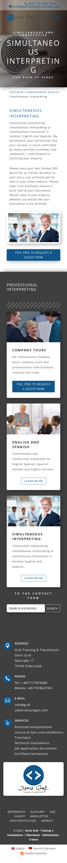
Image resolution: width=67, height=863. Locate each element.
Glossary (37, 811)
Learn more (33, 481)
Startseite (16, 92)
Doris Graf (31, 830)
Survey (20, 816)
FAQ (52, 811)
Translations (15, 835)
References (16, 811)
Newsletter (39, 816)
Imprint (47, 820)
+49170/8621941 (40, 688)
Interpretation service (42, 92)
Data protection (23, 820)
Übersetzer (33, 835)
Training (46, 830)
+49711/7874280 (34, 683)
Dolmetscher (50, 835)
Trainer (33, 839)
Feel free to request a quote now (33, 255)
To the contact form (33, 596)
